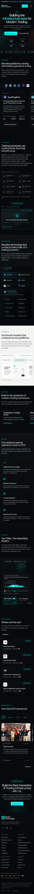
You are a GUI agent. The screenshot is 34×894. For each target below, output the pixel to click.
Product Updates (5, 865)
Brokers (20, 840)
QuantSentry (4, 842)
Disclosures (15, 890)
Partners (20, 862)
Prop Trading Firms (22, 837)
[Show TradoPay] (27, 85)
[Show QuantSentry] (10, 85)
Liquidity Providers (22, 853)
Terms (8, 890)
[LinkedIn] (6, 828)
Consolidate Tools (17, 203)
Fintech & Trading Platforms (24, 842)
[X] (2, 828)
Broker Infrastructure (6, 840)
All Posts (27, 766)
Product (18, 717)
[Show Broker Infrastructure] (14, 85)
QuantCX (3, 845)
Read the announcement (25, 1)
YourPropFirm (4, 837)
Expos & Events (21, 865)
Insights (25, 717)
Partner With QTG (24, 33)
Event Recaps (4, 867)
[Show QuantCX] (19, 85)
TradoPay (3, 850)
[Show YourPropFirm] (6, 85)
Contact (20, 867)
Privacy (3, 890)
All (3, 717)
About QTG (20, 859)
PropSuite (3, 847)
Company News (5, 859)
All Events (5, 634)
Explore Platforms (10, 33)
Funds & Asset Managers (24, 850)
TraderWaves (4, 853)
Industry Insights (5, 862)
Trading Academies (22, 845)
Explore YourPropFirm (10, 124)
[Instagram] (10, 828)
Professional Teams (22, 847)
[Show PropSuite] (23, 85)
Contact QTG (16, 803)
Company (10, 717)
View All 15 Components (25, 355)
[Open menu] (31, 6)
